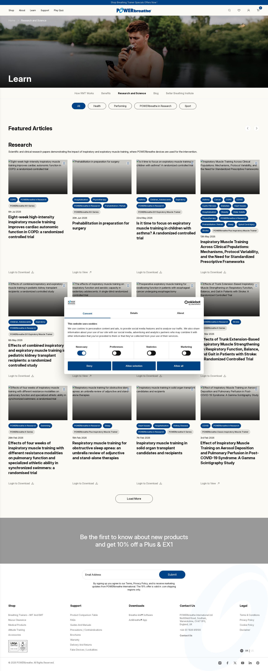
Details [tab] (134, 313)
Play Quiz (59, 10)
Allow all (178, 366)
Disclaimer (245, 630)
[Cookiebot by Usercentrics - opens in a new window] (186, 303)
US (252, 650)
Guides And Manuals (80, 625)
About (22, 10)
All (78, 106)
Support (45, 10)
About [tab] (180, 313)
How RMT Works (84, 93)
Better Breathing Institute (180, 93)
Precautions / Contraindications (86, 630)
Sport (188, 106)
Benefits (106, 93)
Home (11, 20)
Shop (11, 10)
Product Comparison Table (84, 615)
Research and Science (132, 93)
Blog (156, 93)
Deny (89, 366)
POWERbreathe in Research (155, 106)
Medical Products (17, 625)
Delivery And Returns (81, 644)
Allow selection (134, 366)
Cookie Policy (247, 625)
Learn (33, 10)
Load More (134, 498)
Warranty (74, 639)
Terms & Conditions (250, 615)
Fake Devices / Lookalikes (83, 649)
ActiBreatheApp (138, 620)
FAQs (73, 620)
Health (97, 106)
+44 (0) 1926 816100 (190, 630)
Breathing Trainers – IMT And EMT (25, 615)
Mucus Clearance (17, 620)
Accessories (14, 635)
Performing (120, 106)
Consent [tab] (87, 313)
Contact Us (186, 635)
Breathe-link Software (141, 615)
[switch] (116, 353)
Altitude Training (16, 630)
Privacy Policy (140, 583)
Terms (129, 583)
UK (246, 650)
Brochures (75, 635)
